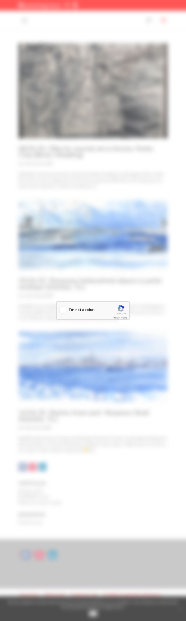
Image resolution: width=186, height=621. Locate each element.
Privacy (116, 318)
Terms (124, 318)
